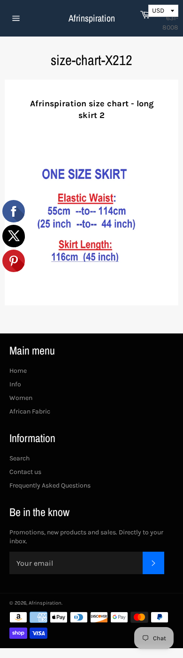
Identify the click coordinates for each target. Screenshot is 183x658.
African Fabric (29, 411)
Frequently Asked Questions (50, 485)
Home (18, 371)
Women (20, 398)
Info (15, 384)
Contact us (25, 472)
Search (19, 458)
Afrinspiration (92, 18)
